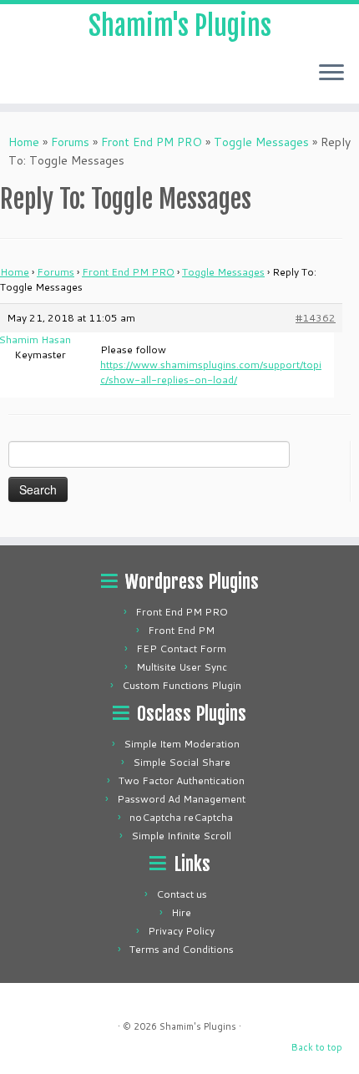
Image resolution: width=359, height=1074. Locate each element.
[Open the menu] (331, 73)
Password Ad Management (181, 799)
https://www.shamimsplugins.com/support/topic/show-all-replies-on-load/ (210, 372)
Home (23, 142)
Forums (70, 142)
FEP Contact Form (181, 648)
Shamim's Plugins (179, 25)
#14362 (316, 318)
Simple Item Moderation (182, 744)
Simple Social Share (181, 762)
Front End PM (181, 630)
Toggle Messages (261, 142)
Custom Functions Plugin (181, 685)
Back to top (316, 1047)
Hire (181, 912)
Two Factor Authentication (182, 780)
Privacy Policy (181, 931)
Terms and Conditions (181, 949)
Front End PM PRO (151, 142)
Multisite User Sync (181, 667)
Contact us (181, 894)
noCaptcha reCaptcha (181, 817)
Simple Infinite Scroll (181, 835)
